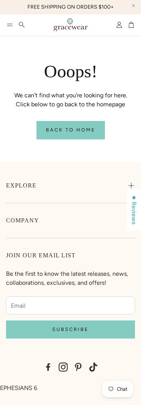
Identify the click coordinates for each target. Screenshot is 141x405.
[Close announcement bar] (133, 5)
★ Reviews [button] (134, 209)
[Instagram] (63, 367)
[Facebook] (48, 367)
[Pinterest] (78, 367)
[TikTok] (93, 367)
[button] (10, 25)
